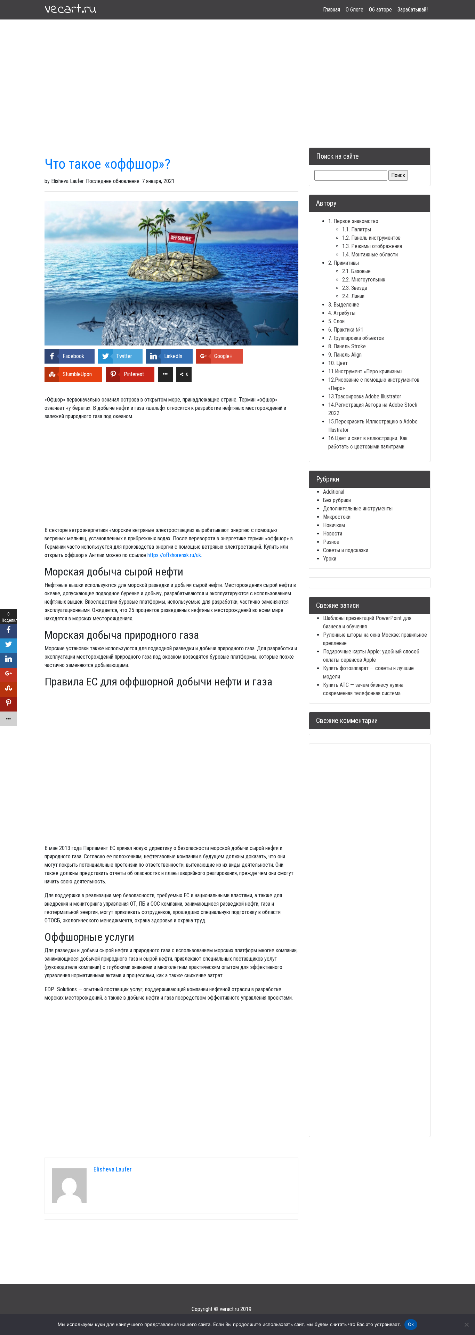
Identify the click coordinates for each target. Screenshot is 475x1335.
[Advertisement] (237, 75)
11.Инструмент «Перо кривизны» (365, 371)
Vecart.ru (70, 10)
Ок (411, 1324)
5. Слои (336, 321)
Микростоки (337, 517)
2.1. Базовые (356, 271)
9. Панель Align (345, 354)
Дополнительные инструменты (358, 508)
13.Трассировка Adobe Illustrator (364, 396)
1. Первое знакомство (353, 221)
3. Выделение (343, 304)
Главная (331, 9)
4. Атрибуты (341, 313)
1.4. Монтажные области (370, 254)
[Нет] (466, 1324)
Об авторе (380, 9)
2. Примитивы (343, 263)
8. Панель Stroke (347, 346)
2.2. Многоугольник (363, 279)
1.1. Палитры (356, 229)
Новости (332, 533)
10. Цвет (338, 363)
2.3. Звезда (354, 288)
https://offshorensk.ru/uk (174, 555)
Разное (331, 542)
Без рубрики (337, 500)
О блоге (354, 9)
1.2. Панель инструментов (371, 238)
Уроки (329, 558)
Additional (333, 491)
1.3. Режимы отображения (372, 246)
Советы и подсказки (345, 550)
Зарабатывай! (412, 9)
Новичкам (334, 525)
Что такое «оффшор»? (107, 164)
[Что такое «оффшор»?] (171, 272)
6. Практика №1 (345, 329)
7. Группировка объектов (356, 338)
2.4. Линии (353, 296)
